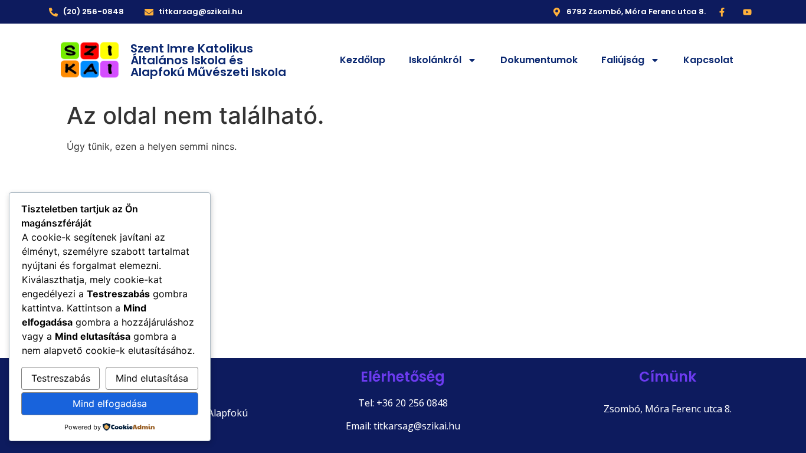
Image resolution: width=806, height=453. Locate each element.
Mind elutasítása (152, 378)
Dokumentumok (539, 60)
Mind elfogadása (110, 403)
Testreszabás (60, 378)
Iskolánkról (435, 60)
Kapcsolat (708, 60)
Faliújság (622, 60)
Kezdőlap (362, 60)
